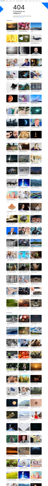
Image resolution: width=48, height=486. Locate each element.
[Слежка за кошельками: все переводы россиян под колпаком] (36, 292)
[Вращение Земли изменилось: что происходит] (24, 124)
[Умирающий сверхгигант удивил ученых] (36, 28)
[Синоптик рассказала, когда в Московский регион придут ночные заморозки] (12, 172)
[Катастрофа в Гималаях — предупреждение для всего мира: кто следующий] (12, 416)
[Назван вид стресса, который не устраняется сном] (24, 196)
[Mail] (1, 1)
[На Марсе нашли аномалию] (12, 100)
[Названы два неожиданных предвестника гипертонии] (36, 76)
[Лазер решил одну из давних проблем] (36, 196)
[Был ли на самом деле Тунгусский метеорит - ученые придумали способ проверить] (12, 160)
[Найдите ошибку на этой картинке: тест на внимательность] (24, 280)
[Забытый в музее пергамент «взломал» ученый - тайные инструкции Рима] (24, 377)
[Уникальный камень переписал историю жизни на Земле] (12, 28)
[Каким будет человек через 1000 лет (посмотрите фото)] (36, 232)
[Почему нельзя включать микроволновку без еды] (36, 477)
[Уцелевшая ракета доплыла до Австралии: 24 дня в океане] (12, 428)
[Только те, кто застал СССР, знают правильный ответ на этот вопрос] (36, 88)
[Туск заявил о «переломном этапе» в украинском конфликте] (36, 124)
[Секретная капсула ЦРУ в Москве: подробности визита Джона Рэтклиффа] (36, 40)
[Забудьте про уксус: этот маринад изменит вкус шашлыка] (12, 377)
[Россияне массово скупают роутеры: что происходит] (12, 124)
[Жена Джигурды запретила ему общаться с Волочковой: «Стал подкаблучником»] (12, 477)
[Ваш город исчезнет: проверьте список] (36, 64)
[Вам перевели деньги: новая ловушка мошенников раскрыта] (24, 112)
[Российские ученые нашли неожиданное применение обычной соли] (24, 100)
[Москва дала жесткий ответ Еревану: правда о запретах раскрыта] (12, 76)
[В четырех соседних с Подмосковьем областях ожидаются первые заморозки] (36, 452)
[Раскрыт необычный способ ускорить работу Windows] (24, 353)
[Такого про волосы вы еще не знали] (12, 88)
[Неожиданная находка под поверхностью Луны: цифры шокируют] (12, 440)
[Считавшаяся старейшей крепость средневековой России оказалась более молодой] (12, 148)
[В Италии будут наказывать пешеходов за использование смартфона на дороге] (24, 389)
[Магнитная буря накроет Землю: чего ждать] (36, 464)
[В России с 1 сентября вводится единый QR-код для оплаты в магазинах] (24, 244)
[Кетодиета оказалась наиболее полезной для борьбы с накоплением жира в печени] (36, 220)
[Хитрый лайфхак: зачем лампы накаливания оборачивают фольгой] (24, 172)
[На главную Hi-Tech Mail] (3, 1)
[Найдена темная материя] (12, 401)
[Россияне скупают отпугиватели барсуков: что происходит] (24, 268)
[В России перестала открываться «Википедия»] (12, 365)
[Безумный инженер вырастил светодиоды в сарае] (12, 353)
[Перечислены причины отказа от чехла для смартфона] (36, 148)
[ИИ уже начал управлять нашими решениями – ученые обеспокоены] (36, 401)
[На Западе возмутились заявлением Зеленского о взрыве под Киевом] (36, 52)
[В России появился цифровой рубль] (36, 365)
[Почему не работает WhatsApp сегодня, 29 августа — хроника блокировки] (36, 377)
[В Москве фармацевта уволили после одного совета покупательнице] (24, 401)
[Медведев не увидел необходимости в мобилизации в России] (24, 64)
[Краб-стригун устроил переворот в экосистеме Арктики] (36, 280)
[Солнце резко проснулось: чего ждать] (36, 112)
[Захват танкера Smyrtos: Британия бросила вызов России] (12, 52)
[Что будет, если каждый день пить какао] (24, 416)
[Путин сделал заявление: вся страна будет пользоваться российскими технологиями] (24, 76)
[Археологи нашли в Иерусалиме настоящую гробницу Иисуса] (24, 136)
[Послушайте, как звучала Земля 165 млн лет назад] (12, 304)
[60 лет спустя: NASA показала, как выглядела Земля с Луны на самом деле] (24, 52)
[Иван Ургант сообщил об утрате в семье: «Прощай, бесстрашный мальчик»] (24, 440)
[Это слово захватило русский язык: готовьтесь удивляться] (12, 220)
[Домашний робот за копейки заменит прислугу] (36, 304)
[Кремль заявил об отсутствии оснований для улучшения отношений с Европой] (12, 232)
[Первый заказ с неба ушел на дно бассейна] (36, 244)
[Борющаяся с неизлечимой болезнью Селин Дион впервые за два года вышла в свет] (24, 208)
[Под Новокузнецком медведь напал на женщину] (36, 440)
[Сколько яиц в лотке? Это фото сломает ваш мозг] (12, 208)
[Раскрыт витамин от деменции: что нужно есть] (12, 136)
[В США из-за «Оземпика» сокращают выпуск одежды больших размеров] (12, 112)
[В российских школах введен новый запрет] (24, 292)
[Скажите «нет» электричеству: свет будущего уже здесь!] (24, 329)
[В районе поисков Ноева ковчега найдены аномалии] (36, 268)
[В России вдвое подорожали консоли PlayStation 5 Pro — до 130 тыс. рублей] (24, 184)
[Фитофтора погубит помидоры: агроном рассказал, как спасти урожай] (24, 452)
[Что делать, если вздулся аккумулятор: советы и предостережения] (12, 244)
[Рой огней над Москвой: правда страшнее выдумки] (36, 416)
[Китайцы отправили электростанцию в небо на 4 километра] (36, 100)
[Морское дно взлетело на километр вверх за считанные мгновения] (36, 428)
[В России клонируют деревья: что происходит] (36, 256)
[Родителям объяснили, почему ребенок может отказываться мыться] (24, 365)
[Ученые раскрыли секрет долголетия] (12, 64)
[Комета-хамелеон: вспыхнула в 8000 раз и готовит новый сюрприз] (36, 329)
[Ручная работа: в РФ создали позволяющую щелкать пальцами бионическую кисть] (36, 389)
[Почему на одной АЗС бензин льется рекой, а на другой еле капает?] (12, 268)
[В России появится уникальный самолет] (12, 389)
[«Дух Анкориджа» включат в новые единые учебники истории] (36, 353)
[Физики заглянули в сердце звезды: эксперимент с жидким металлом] (12, 341)
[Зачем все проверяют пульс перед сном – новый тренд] (12, 292)
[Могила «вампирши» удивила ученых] (12, 464)
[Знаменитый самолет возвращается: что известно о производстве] (24, 88)
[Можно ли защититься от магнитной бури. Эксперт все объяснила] (12, 256)
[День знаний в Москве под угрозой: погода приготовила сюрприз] (24, 464)
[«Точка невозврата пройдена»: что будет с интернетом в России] (36, 172)
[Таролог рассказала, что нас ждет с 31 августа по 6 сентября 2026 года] (36, 317)
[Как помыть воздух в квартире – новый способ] (24, 256)
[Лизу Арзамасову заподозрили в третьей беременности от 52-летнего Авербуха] (24, 232)
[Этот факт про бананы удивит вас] (12, 40)
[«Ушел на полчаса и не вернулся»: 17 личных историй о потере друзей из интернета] (36, 208)
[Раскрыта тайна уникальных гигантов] (24, 220)
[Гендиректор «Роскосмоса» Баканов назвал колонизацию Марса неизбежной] (24, 304)
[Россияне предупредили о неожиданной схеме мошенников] (12, 196)
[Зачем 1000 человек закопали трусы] (24, 40)
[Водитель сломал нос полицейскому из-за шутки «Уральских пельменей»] (12, 452)
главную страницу (21, 17)
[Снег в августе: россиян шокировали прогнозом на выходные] (24, 160)
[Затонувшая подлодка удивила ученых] (24, 428)
